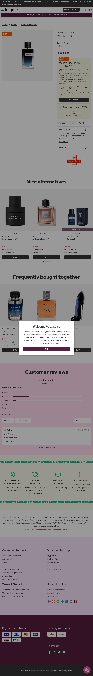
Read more (55, 343)
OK (46, 349)
